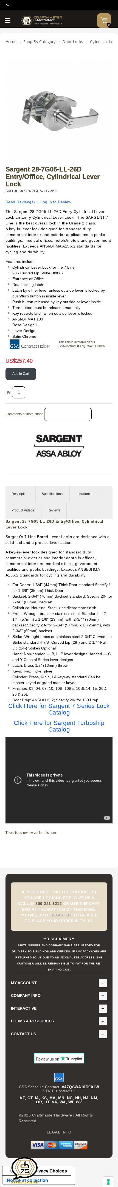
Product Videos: (23, 510)
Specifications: (52, 494)
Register (60, 915)
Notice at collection (27, 1180)
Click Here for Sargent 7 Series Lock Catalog (58, 709)
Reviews (53, 510)
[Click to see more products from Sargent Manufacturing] (59, 445)
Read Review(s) (20, 202)
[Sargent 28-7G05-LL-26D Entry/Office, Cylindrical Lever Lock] (59, 61)
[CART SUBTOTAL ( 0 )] (104, 20)
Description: (20, 494)
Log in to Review (55, 202)
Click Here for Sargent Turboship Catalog (59, 726)
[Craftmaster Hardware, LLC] (42, 20)
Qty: (8, 392)
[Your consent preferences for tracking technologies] (108, 1182)
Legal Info (59, 1132)
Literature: (83, 494)
